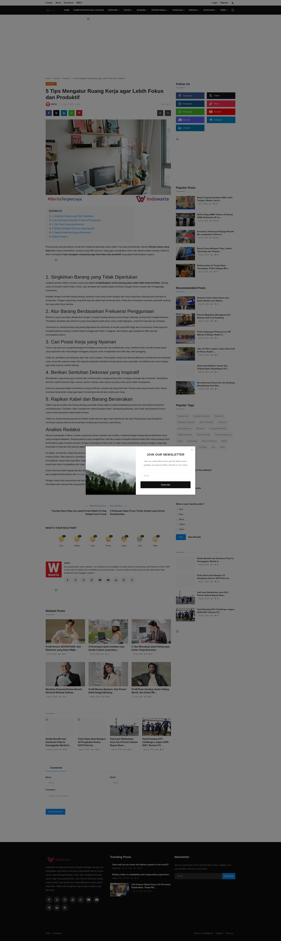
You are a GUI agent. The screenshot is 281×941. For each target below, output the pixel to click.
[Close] (192, 450)
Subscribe (165, 485)
